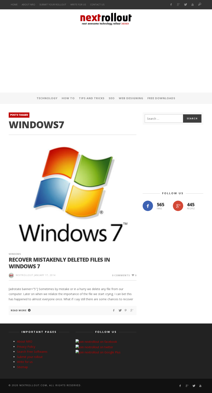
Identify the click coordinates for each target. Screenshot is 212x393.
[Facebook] (171, 5)
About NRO (24, 341)
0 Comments (121, 275)
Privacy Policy (26, 347)
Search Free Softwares (32, 352)
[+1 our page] (178, 206)
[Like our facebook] (148, 206)
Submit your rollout (30, 357)
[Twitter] (185, 5)
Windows (15, 253)
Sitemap (22, 367)
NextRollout (24, 275)
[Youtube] (193, 5)
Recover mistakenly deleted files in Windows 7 (59, 263)
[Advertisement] (106, 60)
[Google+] (178, 5)
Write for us (25, 362)
